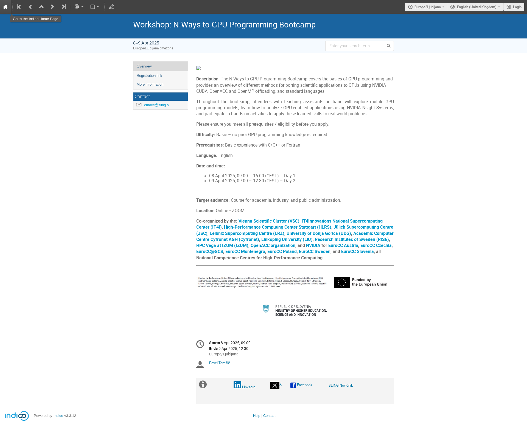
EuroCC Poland (282, 251)
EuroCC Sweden (314, 251)
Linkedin (248, 386)
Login (517, 6)
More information (150, 84)
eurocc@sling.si (157, 105)
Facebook (304, 384)
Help (256, 415)
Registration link (149, 76)
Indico (58, 415)
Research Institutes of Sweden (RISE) (352, 239)
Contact (269, 415)
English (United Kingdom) (477, 6)
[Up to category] (41, 7)
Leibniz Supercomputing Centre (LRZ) (247, 233)
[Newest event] (63, 7)
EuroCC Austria (343, 245)
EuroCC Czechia (376, 245)
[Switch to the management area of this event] (111, 7)
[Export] (79, 7)
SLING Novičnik (341, 385)
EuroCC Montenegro (245, 251)
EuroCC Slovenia (357, 251)
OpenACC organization (273, 245)
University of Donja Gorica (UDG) (319, 233)
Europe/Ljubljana (427, 6)
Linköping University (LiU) (287, 239)
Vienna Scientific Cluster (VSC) (269, 221)
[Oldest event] (19, 7)
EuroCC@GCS (209, 251)
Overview (144, 66)
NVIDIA (313, 245)
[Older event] (30, 7)
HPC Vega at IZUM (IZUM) (222, 245)
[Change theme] (95, 7)
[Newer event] (52, 7)
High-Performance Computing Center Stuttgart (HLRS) (277, 227)
